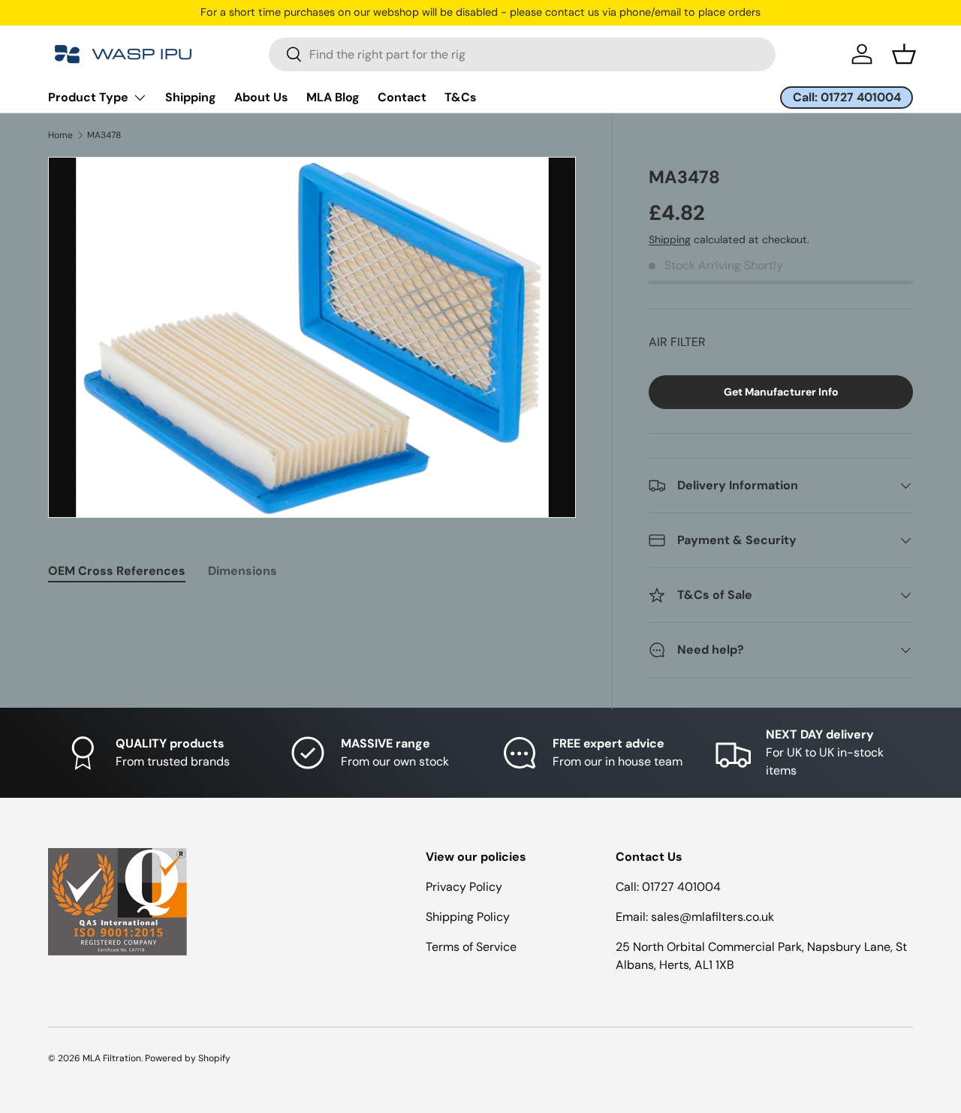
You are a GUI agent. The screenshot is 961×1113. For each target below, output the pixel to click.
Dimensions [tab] (242, 571)
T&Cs (460, 97)
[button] (903, 54)
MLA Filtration (112, 1058)
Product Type (88, 97)
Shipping (190, 97)
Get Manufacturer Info (781, 392)
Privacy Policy (464, 887)
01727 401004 (681, 887)
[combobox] (522, 54)
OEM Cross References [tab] (116, 571)
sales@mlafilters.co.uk (712, 917)
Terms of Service (471, 947)
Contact (402, 97)
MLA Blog (333, 97)
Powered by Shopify (187, 1058)
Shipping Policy (468, 917)
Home (60, 135)
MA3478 (104, 135)
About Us (261, 97)
